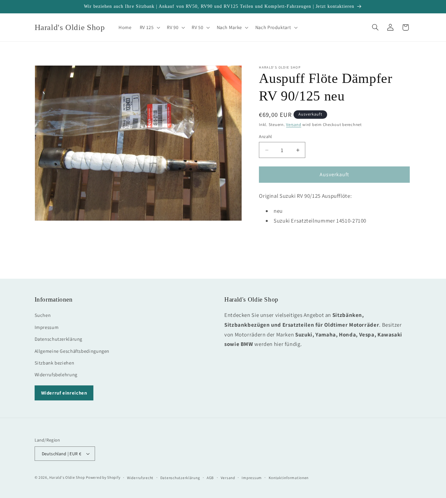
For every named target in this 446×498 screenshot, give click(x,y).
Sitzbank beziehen (54, 363)
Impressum (47, 327)
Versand (293, 124)
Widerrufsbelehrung (56, 374)
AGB (210, 477)
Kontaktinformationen (289, 477)
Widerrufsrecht (140, 477)
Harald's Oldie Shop (67, 477)
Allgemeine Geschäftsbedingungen (72, 351)
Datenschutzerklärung (59, 339)
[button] (149, 27)
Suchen (43, 315)
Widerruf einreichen (64, 393)
